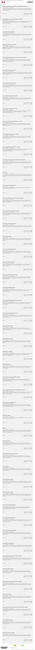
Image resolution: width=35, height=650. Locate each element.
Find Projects (1, 10)
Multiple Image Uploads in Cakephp (8, 568)
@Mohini (4, 435)
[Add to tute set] (24, 14)
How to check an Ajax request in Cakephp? (9, 504)
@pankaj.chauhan (5, 13)
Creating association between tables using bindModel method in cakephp (14, 389)
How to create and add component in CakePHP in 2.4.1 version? (12, 121)
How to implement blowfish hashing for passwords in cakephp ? (12, 300)
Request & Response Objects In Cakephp (9, 287)
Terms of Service (17, 649)
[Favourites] (27, 14)
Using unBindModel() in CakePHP (8, 479)
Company (1, 13)
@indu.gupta (4, 179)
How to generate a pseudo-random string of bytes (10, 274)
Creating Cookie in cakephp (7, 236)
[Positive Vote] (25, 14)
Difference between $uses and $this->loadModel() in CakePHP (12, 581)
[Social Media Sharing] (30, 14)
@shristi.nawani (4, 537)
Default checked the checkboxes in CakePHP (9, 44)
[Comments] (29, 14)
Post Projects (1, 6)
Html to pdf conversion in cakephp (8, 338)
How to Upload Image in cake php (8, 619)
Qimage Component (6, 466)
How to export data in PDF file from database (9, 530)
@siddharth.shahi (5, 77)
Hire (1, 5)
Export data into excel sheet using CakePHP (9, 223)
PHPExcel (4, 428)
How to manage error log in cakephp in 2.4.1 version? (11, 134)
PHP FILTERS (5, 172)
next (21, 645)
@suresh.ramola (4, 358)
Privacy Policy (13, 649)
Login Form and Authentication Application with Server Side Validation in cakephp (15, 607)
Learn (1, 14)
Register (33, 0)
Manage (1, 12)
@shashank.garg (5, 307)
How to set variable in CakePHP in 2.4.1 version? (10, 95)
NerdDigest (6, 7)
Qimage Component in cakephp (7, 351)
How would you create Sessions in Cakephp (9, 249)
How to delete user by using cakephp (8, 543)
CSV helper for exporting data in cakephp (9, 517)
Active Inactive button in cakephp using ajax (9, 70)
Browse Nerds (1, 7)
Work (1, 9)
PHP (3, 7)
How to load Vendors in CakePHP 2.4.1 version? (10, 108)
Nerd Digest (3, 4)
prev (15, 645)
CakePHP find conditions (6, 415)
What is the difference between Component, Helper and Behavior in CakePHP (14, 57)
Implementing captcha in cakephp (8, 325)
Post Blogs (1, 19)
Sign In (29, 0)
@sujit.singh (4, 128)
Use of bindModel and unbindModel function (9, 402)
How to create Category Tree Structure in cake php (10, 313)
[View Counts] (31, 14)
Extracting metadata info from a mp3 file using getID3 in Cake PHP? (13, 19)
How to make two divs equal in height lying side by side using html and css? (14, 159)
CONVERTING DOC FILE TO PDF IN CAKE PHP (10, 453)
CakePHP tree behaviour (6, 364)
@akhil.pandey (4, 371)
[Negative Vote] (26, 14)
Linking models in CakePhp (7, 594)
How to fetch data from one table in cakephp (9, 185)
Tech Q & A (1, 17)
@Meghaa (4, 550)
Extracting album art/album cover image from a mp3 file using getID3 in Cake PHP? (15, 6)
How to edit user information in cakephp (9, 632)
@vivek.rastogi (4, 64)
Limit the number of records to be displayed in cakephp (11, 210)
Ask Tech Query (1, 18)
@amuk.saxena (4, 499)
